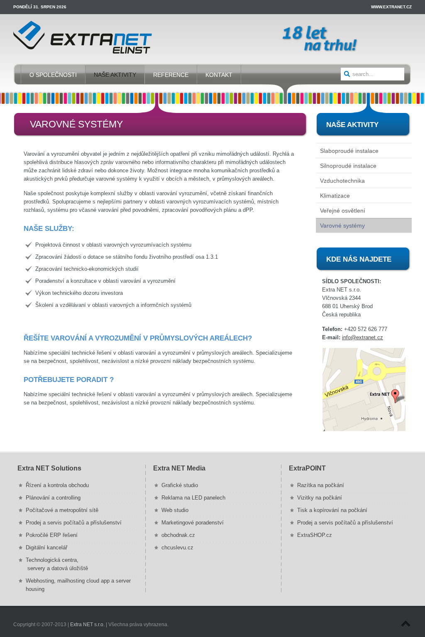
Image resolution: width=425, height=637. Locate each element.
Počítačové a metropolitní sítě (62, 510)
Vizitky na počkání (319, 498)
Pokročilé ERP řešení (52, 535)
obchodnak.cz (178, 535)
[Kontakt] (363, 389)
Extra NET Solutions (49, 468)
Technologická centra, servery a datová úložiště (57, 564)
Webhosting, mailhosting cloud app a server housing (78, 585)
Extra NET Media (179, 468)
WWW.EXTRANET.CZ (391, 7)
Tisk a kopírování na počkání (332, 510)
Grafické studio (179, 485)
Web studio (174, 510)
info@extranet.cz (362, 337)
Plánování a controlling (53, 498)
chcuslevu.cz (177, 547)
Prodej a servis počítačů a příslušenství (74, 522)
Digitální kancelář (46, 547)
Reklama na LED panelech (193, 498)
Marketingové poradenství (192, 522)
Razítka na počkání (320, 485)
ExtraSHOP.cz (314, 535)
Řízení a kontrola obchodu (57, 485)
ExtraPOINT (307, 468)
